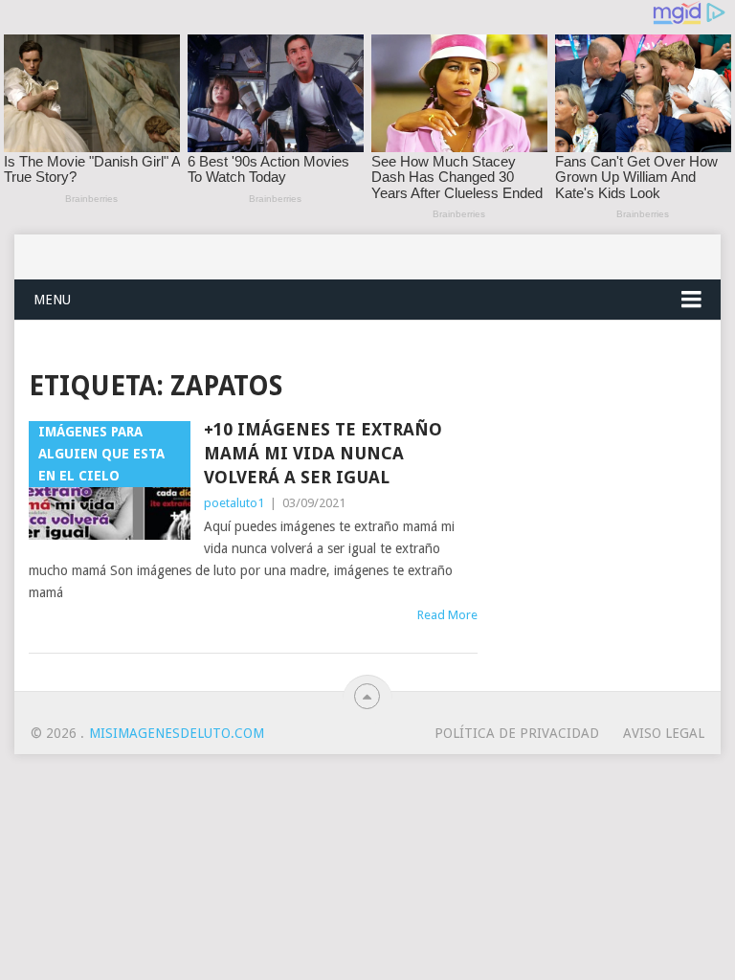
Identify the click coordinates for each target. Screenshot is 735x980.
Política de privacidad (516, 733)
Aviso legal (663, 733)
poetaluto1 (234, 503)
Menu (52, 299)
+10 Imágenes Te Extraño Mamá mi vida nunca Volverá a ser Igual (323, 453)
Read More (447, 615)
